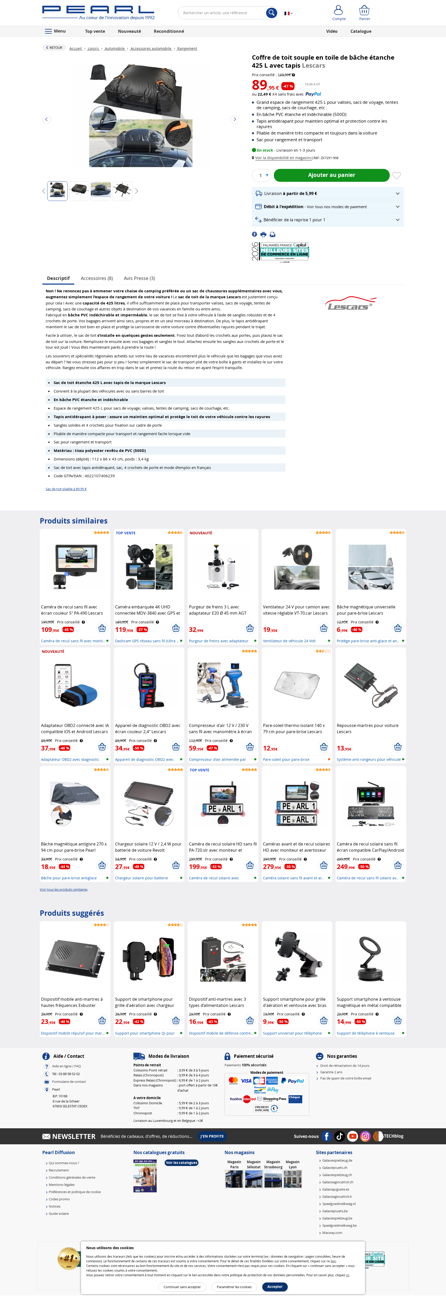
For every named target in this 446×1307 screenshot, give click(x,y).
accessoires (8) (97, 278)
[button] (283, 157)
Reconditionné (169, 31)
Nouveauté (129, 31)
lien (333, 1261)
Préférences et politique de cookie (75, 1191)
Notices (54, 1206)
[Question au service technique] (274, 234)
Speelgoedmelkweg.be (339, 1225)
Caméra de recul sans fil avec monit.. (73, 640)
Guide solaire (59, 1213)
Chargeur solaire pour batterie (141, 877)
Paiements (245, 1065)
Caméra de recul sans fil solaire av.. (367, 877)
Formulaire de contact (69, 1081)
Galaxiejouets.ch (334, 1167)
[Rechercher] (271, 13)
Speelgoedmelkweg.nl (339, 1203)
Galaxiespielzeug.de (337, 1160)
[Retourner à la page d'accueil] (98, 14)
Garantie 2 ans (331, 1072)
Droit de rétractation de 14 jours (344, 1065)
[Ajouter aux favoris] (397, 176)
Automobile (115, 48)
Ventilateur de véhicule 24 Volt (289, 640)
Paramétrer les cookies (234, 1287)
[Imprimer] (265, 234)
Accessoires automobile (151, 48)
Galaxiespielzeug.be (337, 1218)
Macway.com (332, 1232)
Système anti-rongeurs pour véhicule (369, 759)
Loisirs (93, 48)
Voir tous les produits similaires (63, 889)
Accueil (76, 48)
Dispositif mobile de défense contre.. (221, 1033)
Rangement (186, 48)
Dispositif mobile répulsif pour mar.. (72, 1033)
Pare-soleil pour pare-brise (286, 759)
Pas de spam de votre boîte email (345, 1078)
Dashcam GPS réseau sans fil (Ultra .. (147, 640)
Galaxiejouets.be (335, 1211)
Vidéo (332, 31)
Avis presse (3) (139, 278)
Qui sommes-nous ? (64, 1163)
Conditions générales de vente (72, 1177)
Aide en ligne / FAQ (66, 1066)
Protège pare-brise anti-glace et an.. (368, 640)
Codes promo (59, 1199)
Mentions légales (62, 1184)
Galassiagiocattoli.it (337, 1196)
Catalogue (361, 31)
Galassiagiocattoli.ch (337, 1182)
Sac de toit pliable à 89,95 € (66, 489)
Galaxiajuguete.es (335, 1189)
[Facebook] (256, 234)
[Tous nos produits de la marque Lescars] (351, 300)
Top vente (95, 31)
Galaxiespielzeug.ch (337, 1174)
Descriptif (58, 278)
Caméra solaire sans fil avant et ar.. (293, 877)
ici (347, 1275)
